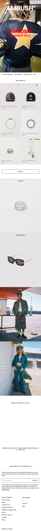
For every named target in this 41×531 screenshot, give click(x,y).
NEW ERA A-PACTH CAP (28, 106)
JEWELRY (21, 181)
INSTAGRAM (26, 497)
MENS (21, 289)
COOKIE (4, 517)
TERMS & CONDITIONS (9, 510)
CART (37, 2)
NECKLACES (28, 74)
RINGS (35, 74)
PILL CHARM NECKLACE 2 (29, 160)
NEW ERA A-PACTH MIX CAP (9, 106)
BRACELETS (18, 74)
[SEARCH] (20, 2)
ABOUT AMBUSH (7, 497)
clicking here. (6, 489)
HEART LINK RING (6, 160)
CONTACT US (6, 505)
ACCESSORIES (20, 235)
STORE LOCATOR (7, 507)
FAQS (3, 520)
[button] (39, 74)
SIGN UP (35, 480)
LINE (23, 506)
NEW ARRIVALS (8, 74)
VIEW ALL (21, 171)
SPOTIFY (25, 503)
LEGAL (4, 512)
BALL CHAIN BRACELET (8, 133)
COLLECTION (6, 500)
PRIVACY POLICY (7, 515)
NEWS (4, 502)
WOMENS (20, 344)
